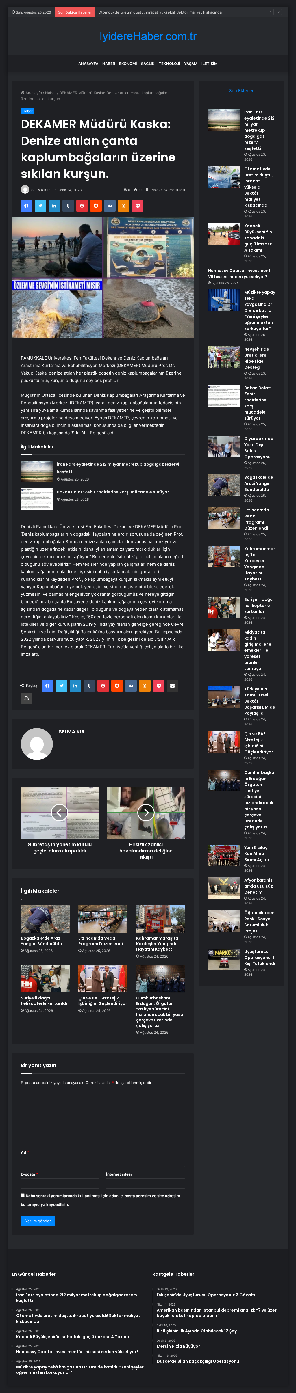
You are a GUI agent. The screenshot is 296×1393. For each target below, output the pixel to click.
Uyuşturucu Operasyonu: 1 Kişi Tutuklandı (259, 957)
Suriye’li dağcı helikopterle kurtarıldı (44, 1000)
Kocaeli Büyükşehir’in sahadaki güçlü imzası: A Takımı (258, 238)
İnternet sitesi (119, 1174)
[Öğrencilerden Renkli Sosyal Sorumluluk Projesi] (224, 921)
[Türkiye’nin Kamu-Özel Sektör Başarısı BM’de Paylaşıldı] (224, 697)
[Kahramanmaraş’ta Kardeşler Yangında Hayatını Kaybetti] (160, 919)
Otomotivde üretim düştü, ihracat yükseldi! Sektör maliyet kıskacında (258, 187)
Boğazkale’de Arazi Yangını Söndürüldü (41, 941)
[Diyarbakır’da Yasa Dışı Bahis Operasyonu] (224, 446)
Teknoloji (169, 63)
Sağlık (148, 63)
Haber (108, 63)
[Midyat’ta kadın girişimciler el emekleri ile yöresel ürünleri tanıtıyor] (224, 640)
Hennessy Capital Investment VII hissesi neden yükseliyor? (239, 274)
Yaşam (190, 63)
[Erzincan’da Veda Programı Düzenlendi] (102, 919)
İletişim (209, 63)
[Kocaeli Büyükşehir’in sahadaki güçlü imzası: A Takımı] (224, 234)
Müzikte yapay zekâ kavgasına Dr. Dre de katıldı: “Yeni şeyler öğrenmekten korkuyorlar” (259, 310)
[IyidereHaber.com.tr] (148, 36)
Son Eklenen (242, 90)
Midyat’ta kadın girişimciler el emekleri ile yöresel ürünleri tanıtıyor (258, 650)
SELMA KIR (40, 190)
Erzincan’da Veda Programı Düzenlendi (100, 941)
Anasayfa (88, 63)
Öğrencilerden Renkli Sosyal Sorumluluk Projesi (259, 922)
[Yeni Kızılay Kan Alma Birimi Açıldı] (224, 855)
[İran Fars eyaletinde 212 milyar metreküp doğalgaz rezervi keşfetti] (37, 471)
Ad (25, 1152)
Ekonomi (128, 63)
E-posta (29, 1174)
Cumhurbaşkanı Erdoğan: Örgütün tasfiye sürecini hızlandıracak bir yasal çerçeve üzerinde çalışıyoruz (160, 1011)
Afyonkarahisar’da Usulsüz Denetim (258, 886)
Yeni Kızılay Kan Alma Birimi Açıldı (256, 854)
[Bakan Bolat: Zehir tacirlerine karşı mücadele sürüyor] (37, 499)
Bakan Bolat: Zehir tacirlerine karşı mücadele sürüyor (113, 492)
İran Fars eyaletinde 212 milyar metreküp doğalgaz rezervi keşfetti (259, 130)
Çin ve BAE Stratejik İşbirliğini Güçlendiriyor (102, 1000)
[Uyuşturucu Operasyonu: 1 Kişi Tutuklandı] (224, 959)
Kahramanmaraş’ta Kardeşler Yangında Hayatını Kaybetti (157, 943)
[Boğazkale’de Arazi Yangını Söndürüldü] (45, 919)
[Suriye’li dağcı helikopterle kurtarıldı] (45, 979)
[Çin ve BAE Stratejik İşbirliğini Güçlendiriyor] (102, 979)
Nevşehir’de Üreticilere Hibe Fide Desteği (256, 358)
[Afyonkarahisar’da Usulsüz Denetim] (224, 888)
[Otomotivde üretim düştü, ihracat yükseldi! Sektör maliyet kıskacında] (224, 177)
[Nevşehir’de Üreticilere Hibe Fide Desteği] (224, 357)
